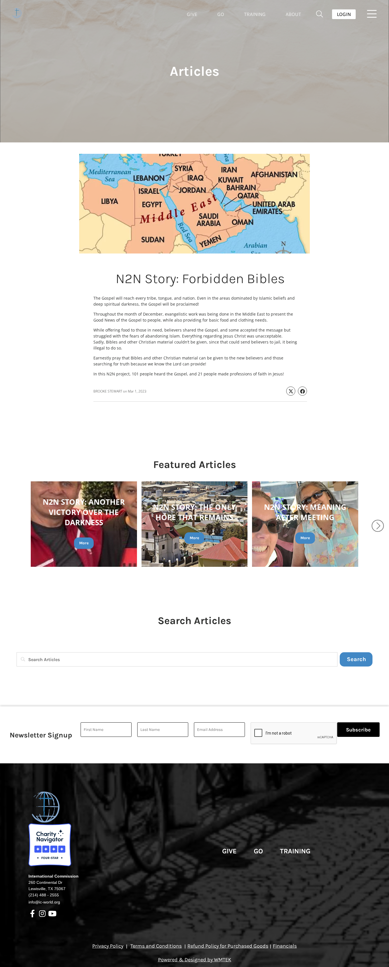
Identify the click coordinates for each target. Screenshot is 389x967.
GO (258, 851)
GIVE (229, 851)
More (84, 543)
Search (356, 659)
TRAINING (295, 851)
